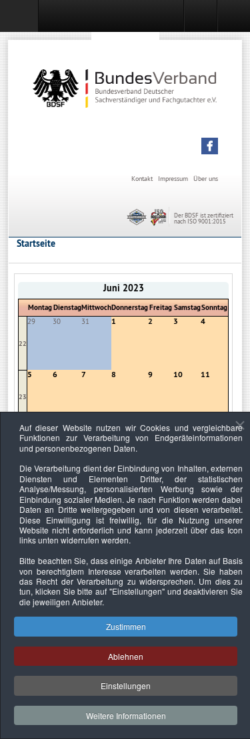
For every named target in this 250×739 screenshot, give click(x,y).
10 (178, 374)
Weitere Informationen (126, 715)
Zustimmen (126, 626)
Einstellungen (126, 685)
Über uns (205, 178)
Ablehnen (125, 656)
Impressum (173, 178)
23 (23, 396)
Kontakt (142, 178)
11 (205, 374)
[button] (209, 146)
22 (23, 343)
